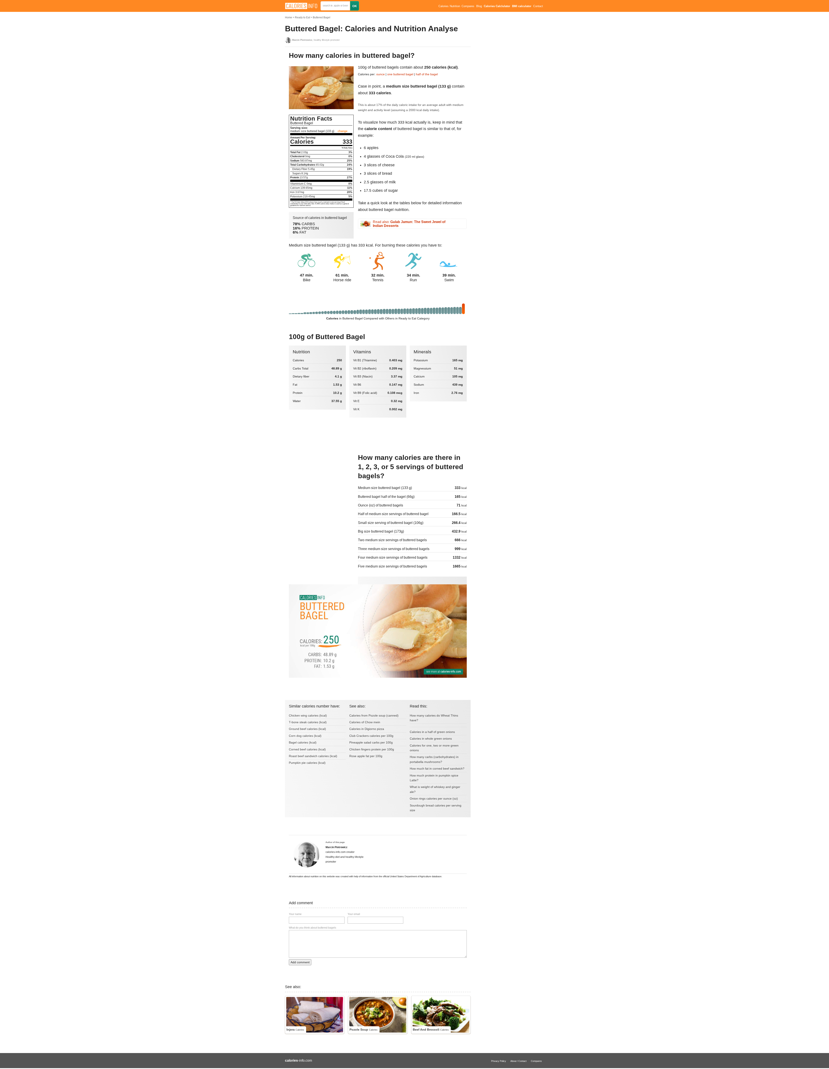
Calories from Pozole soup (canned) (374, 715)
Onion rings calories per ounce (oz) (434, 798)
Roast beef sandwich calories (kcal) (313, 756)
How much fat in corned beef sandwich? (437, 768)
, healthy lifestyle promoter (316, 40)
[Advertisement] (321, 482)
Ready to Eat (302, 17)
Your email (354, 914)
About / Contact (518, 1061)
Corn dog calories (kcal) (305, 735)
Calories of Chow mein (364, 722)
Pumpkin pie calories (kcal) (307, 762)
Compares (468, 6)
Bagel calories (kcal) (302, 742)
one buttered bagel (400, 74)
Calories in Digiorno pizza (366, 729)
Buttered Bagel (321, 17)
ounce (380, 74)
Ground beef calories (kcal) (307, 729)
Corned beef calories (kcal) (307, 749)
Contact (538, 6)
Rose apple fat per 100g (365, 756)
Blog (479, 6)
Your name (295, 914)
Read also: (409, 224)
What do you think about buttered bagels (312, 927)
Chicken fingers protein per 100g (371, 749)
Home (288, 17)
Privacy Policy (498, 1061)
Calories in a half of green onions (432, 732)
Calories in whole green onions (431, 738)
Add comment (300, 962)
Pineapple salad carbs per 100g (371, 742)
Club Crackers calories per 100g (371, 735)
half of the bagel (427, 74)
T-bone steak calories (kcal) (308, 722)
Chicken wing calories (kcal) (308, 715)
